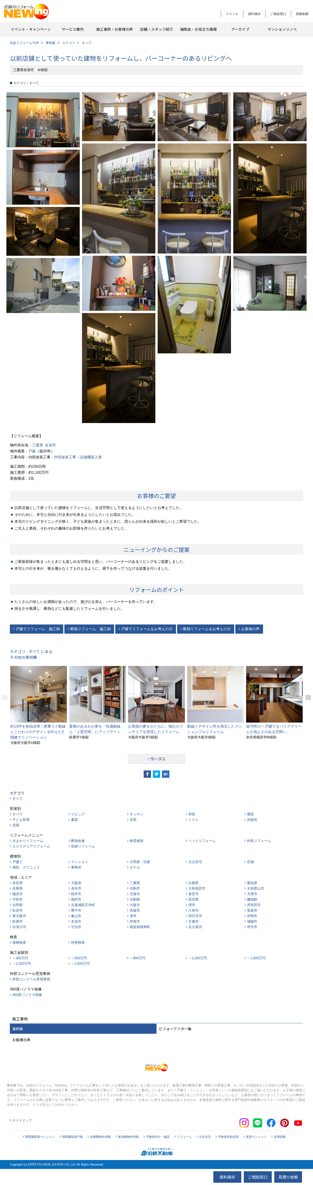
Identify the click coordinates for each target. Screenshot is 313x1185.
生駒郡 (135, 899)
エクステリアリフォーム (31, 846)
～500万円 (79, 958)
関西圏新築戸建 (72, 1136)
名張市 (50, 445)
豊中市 (76, 910)
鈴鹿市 (17, 921)
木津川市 (19, 927)
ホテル (135, 867)
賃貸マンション (256, 1136)
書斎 (74, 820)
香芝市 (193, 894)
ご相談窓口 (278, 13)
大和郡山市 (255, 888)
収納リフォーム (83, 846)
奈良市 (76, 888)
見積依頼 (302, 13)
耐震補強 (136, 841)
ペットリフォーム (202, 841)
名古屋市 (195, 927)
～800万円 (138, 958)
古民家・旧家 (140, 862)
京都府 (193, 883)
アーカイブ (240, 29)
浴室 (133, 820)
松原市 (17, 910)
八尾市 (193, 910)
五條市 (135, 894)
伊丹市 (252, 927)
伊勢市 (252, 916)
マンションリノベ (282, 29)
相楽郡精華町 (140, 927)
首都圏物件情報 (100, 1136)
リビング (78, 814)
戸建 (32, 451)
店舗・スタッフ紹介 (156, 29)
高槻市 (135, 910)
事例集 (17, 1028)
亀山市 (76, 916)
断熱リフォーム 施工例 (90, 629)
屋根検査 (19, 942)
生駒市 (135, 888)
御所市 (76, 899)
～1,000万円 (197, 958)
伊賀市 (135, 921)
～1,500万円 (256, 958)
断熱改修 (78, 841)
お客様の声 (250, 629)
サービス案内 (73, 29)
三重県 (37, 445)
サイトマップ (22, 1120)
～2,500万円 (80, 963)
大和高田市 (197, 888)
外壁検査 (78, 942)
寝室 (250, 814)
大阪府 (76, 883)
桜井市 (76, 894)
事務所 (76, 867)
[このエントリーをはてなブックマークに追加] (165, 774)
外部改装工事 (65, 457)
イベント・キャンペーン (31, 29)
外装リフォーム (259, 841)
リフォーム (184, 1136)
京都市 (193, 921)
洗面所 (252, 820)
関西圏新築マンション (40, 1136)
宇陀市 (17, 899)
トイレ (193, 820)
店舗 (250, 862)
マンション (79, 862)
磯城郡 (252, 899)
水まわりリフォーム (27, 841)
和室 (191, 814)
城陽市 (252, 921)
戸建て (17, 862)
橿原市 (17, 894)
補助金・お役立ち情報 (198, 29)
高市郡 (193, 899)
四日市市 (195, 916)
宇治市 (76, 927)
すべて (17, 798)
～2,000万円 (21, 963)
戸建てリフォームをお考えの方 (147, 629)
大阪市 (135, 905)
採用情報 (280, 1136)
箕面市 (252, 910)
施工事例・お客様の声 (114, 29)
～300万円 (20, 958)
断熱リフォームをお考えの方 (207, 629)
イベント (232, 13)
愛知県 (252, 883)
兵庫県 (17, 888)
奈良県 (17, 883)
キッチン (136, 814)
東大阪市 (19, 916)
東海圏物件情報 (128, 1136)
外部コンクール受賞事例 (31, 979)
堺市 (191, 905)
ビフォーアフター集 (175, 1028)
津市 (133, 916)
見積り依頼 (288, 1177)
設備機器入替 (91, 457)
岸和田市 (254, 905)
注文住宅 (195, 862)
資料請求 (254, 13)
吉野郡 (17, 905)
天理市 (252, 894)
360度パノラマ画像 (27, 995)
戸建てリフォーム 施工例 (38, 629)
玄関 (15, 825)
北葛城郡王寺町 (83, 905)
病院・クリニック (26, 867)
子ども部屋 (21, 820)
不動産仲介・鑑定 (158, 1136)
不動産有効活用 (228, 1136)
